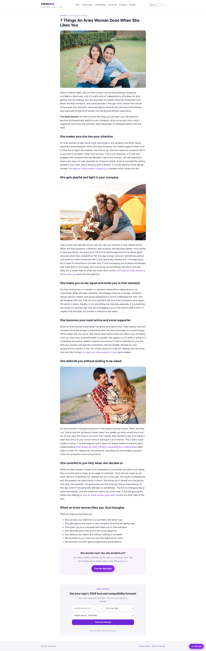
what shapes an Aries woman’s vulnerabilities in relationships (106, 447)
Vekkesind (64, 15)
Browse (132, 5)
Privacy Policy (144, 646)
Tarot (77, 5)
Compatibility (100, 5)
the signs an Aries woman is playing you (89, 168)
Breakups (123, 5)
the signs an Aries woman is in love (100, 352)
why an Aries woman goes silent (99, 495)
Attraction (112, 5)
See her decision (103, 568)
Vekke (51, 5)
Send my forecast (103, 622)
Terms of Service (158, 646)
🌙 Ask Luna (196, 646)
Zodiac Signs (87, 5)
